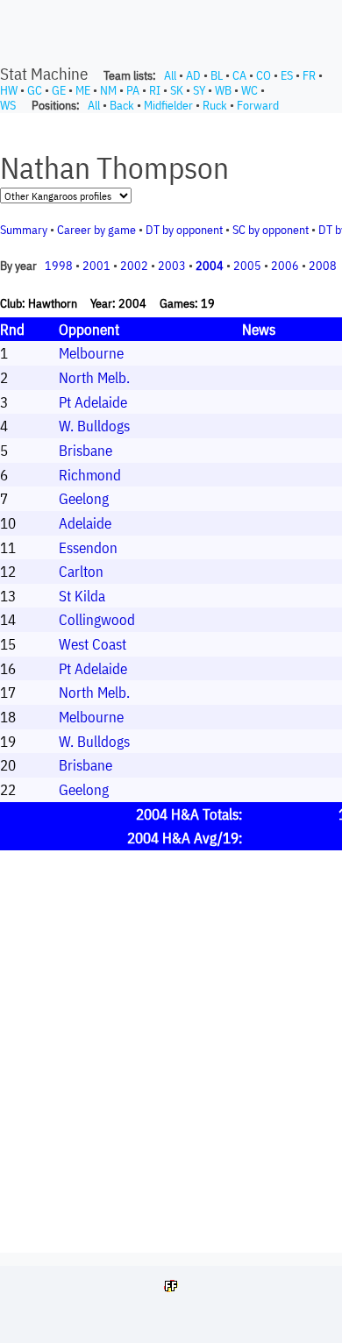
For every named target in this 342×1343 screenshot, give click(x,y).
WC (249, 90)
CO (263, 75)
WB (223, 90)
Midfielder (168, 105)
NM (108, 90)
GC (34, 90)
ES (287, 75)
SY (199, 90)
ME (82, 90)
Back (122, 105)
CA (239, 75)
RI (154, 90)
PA (132, 90)
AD (193, 75)
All (170, 75)
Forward (258, 105)
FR (309, 75)
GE (59, 90)
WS (8, 105)
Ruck (215, 105)
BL (216, 75)
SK (176, 90)
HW (9, 90)
